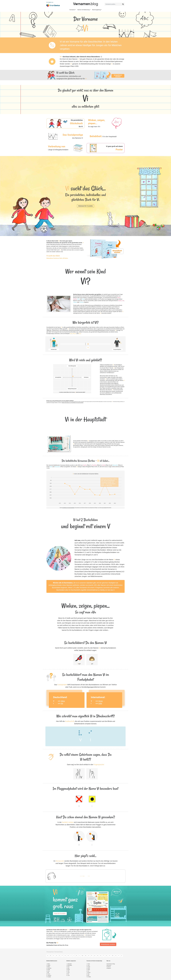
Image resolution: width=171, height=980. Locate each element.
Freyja (88, 966)
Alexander (115, 465)
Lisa (123, 300)
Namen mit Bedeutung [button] (83, 9)
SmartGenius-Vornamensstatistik (68, 507)
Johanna (48, 975)
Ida (62, 703)
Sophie (75, 299)
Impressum (109, 965)
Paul (83, 299)
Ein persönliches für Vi (76, 123)
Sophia (48, 976)
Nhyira (74, 333)
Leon (68, 972)
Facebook (109, 966)
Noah (68, 969)
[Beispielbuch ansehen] (109, 75)
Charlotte (94, 465)
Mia (47, 972)
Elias (67, 968)
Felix (67, 971)
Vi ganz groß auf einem (114, 148)
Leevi (88, 965)
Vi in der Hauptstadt (103, 136)
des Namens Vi (73, 136)
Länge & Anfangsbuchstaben (58, 148)
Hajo (88, 974)
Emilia (103, 465)
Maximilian (69, 965)
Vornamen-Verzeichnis (54, 952)
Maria (48, 966)
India (100, 703)
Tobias (75, 302)
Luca (68, 975)
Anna (48, 971)
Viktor (63, 701)
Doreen (88, 972)
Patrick (81, 302)
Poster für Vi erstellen (60, 913)
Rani (80, 333)
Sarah (119, 300)
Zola (71, 333)
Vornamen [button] (72, 9)
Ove (88, 971)
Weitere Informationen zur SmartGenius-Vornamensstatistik (72, 402)
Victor (100, 701)
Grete (88, 963)
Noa (88, 975)
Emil (51, 466)
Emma (48, 974)
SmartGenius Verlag (111, 963)
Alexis (88, 969)
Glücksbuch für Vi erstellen (85, 206)
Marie (118, 297)
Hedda (89, 976)
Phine (88, 968)
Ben (78, 299)
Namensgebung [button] (96, 9)
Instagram (109, 968)
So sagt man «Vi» (96, 123)
